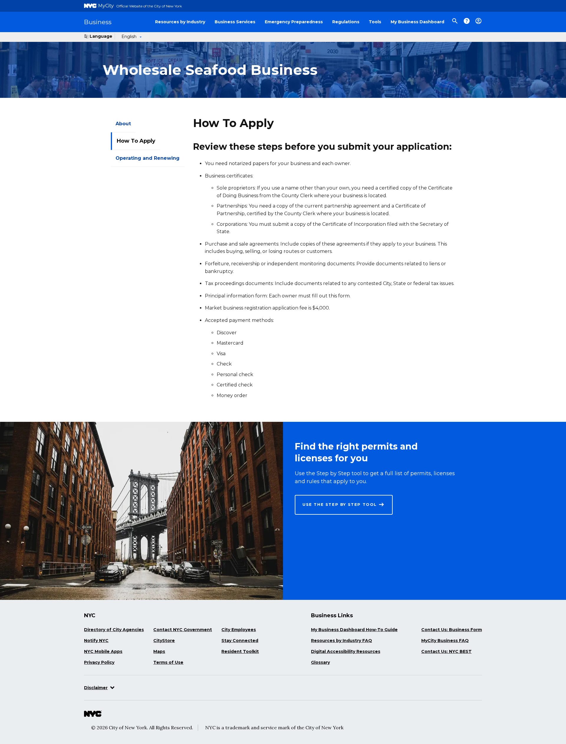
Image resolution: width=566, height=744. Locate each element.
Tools (375, 21)
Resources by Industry (180, 21)
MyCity (106, 6)
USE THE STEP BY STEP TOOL (339, 504)
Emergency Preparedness (294, 21)
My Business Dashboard (417, 21)
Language (101, 36)
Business (97, 22)
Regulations (345, 21)
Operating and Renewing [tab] (148, 158)
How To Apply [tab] (136, 141)
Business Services (235, 21)
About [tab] (123, 123)
